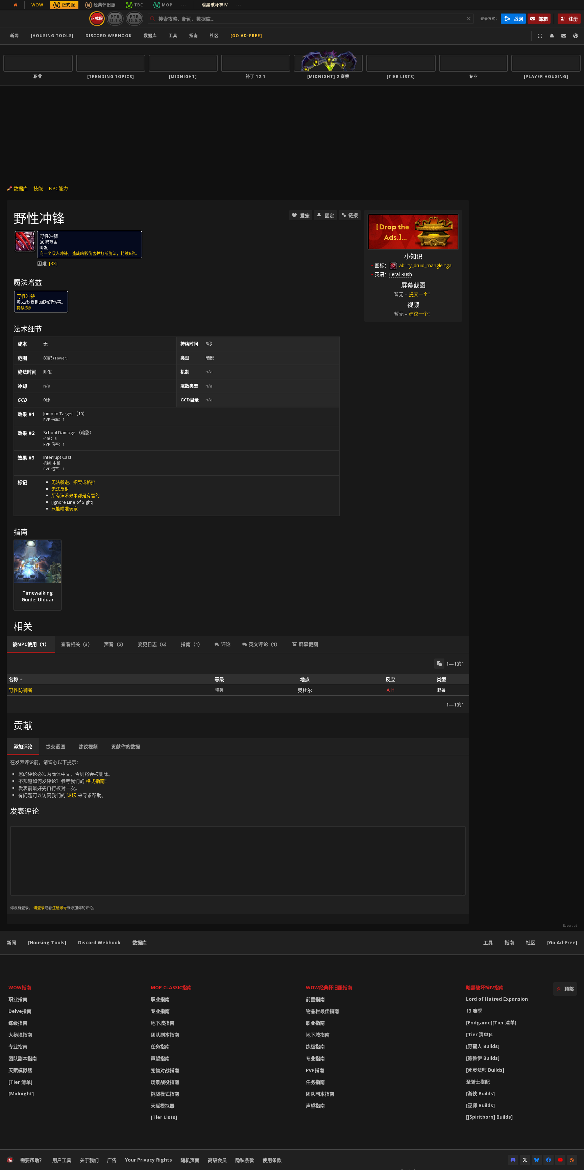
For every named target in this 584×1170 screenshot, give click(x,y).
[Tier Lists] (164, 1117)
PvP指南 (315, 1070)
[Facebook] (548, 1160)
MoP (167, 5)
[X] (525, 1160)
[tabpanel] (238, 683)
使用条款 (272, 1160)
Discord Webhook (109, 36)
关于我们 (89, 1160)
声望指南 (160, 1058)
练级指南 (17, 1023)
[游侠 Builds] (480, 1093)
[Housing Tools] (47, 942)
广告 (112, 1160)
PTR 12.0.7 (134, 18)
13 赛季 (474, 1010)
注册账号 (59, 907)
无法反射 (60, 489)
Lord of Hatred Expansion (497, 999)
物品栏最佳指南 (322, 1011)
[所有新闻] (15, 5)
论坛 (71, 795)
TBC (138, 5)
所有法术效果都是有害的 (75, 495)
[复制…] (439, 663)
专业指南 (17, 1046)
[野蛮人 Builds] (483, 1046)
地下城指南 (162, 1023)
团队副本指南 (22, 1058)
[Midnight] (21, 1093)
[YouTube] (560, 1160)
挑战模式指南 (165, 1094)
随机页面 (189, 1160)
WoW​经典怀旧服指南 (329, 987)
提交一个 (418, 294)
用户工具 (61, 1160)
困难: (43, 263)
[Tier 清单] (20, 1082)
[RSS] (572, 1160)
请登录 (39, 907)
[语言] (575, 36)
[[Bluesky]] (537, 1160)
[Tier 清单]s (479, 1034)
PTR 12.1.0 (115, 18)
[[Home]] (45, 18)
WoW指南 (19, 987)
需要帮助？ (32, 1160)
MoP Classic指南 (171, 987)
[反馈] (564, 36)
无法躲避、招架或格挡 (73, 482)
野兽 (441, 690)
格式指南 (95, 781)
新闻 (14, 36)
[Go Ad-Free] (246, 36)
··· (183, 5)
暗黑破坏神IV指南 (485, 987)
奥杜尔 (305, 690)
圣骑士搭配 (478, 1081)
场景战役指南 (165, 1082)
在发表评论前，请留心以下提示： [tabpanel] (61, 834)
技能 (38, 188)
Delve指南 (19, 1011)
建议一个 (418, 313)
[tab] (31, 644)
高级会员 (217, 1160)
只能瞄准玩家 (64, 508)
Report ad (570, 925)
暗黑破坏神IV (222, 5)
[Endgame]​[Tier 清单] (491, 1022)
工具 (488, 942)
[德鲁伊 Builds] (483, 1058)
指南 (193, 36)
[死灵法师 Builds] (485, 1070)
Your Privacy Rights (148, 1159)
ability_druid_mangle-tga (425, 265)
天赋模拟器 (20, 1070)
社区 (214, 36)
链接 (353, 215)
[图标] (25, 241)
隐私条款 (244, 1160)
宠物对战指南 (165, 1070)
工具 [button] (173, 36)
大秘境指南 (20, 1034)
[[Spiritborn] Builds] (489, 1117)
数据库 (150, 36)
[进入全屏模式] (540, 36)
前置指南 (315, 999)
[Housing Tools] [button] (52, 36)
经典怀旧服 (105, 5)
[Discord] (513, 1160)
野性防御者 (20, 690)
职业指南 (17, 999)
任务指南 (160, 1046)
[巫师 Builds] (480, 1105)
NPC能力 (58, 188)
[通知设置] (552, 36)
